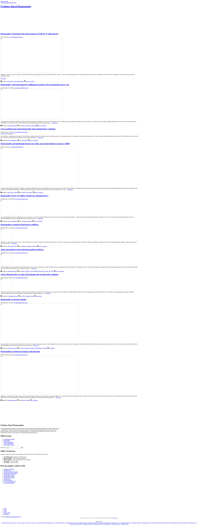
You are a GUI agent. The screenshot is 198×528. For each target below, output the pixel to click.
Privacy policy (7, 512)
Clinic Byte (27, 522)
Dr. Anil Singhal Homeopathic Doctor (45, 522)
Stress (32, 296)
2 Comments (39, 296)
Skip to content (4, 1)
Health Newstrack (8, 480)
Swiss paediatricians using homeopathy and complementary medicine (28, 129)
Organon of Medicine (182, 522)
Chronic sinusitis (25, 348)
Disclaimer (6, 514)
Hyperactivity (29, 192)
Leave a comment (30, 81)
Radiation (28, 296)
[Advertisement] (99, 20)
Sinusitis (45, 348)
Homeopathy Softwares (9, 474)
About (5, 510)
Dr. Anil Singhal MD (9, 483)
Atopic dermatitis (34, 271)
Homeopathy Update (9, 476)
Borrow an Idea (20, 522)
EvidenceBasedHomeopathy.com (13, 516)
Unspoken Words (124, 524)
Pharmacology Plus (192, 522)
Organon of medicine (9, 469)
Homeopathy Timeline (9, 477)
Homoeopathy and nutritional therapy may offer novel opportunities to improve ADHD (35, 144)
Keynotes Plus (155, 522)
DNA (23, 296)
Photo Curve (72, 524)
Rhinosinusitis (39, 348)
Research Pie (79, 524)
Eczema (46, 271)
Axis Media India (5, 522)
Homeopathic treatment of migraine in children (19, 225)
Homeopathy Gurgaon (105, 522)
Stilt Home (101, 524)
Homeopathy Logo (115, 522)
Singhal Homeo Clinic (87, 524)
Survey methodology (12, 140)
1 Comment (51, 348)
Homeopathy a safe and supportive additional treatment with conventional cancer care (35, 85)
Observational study (19, 81)
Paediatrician (25, 140)
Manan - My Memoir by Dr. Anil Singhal (168, 522)
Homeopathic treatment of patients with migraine (20, 351)
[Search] (22, 447)
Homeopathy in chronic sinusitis (13, 299)
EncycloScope (68, 522)
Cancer (23, 125)
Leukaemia (28, 125)
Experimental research (12, 296)
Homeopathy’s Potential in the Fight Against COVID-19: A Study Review (29, 34)
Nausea (28, 400)
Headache (23, 246)
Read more (3, 78)
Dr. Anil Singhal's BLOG (10, 481)
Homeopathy (10, 81)
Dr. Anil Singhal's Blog (59, 522)
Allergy (23, 271)
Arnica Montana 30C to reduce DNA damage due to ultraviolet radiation (29, 274)
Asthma (27, 271)
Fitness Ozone (7, 479)
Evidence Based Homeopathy (16, 6)
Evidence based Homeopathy (11, 472)
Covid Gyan (33, 522)
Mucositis (33, 125)
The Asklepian (107, 524)
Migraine (34, 246)
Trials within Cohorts (12, 192)
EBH (5, 508)
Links (5, 511)
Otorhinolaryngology (27, 221)
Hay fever (51, 271)
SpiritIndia (95, 524)
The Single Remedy (115, 524)
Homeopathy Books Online (10, 473)
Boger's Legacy (13, 522)
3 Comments (34, 400)
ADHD (23, 192)
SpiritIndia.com (7, 470)
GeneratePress (114, 517)
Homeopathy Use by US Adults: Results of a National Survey (24, 196)
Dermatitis (41, 271)
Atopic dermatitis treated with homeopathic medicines (22, 250)
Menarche (29, 246)
